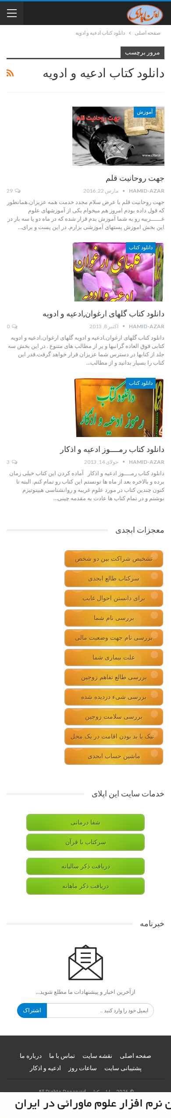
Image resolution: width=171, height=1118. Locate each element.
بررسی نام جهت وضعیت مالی (114, 637)
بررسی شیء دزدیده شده (113, 697)
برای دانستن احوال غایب (113, 598)
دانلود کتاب (141, 247)
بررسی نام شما (114, 618)
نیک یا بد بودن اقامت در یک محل (112, 736)
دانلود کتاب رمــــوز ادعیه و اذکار (112, 449)
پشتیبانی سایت (123, 1067)
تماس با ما (62, 1055)
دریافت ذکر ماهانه (85, 886)
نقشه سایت (97, 1055)
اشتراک (32, 1010)
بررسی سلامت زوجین (113, 716)
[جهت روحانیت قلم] (118, 136)
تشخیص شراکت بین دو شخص (114, 558)
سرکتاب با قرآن (85, 842)
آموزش (145, 112)
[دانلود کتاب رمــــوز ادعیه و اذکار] (118, 407)
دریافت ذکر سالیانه (85, 866)
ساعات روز (82, 1067)
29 (10, 190)
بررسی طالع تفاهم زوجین (114, 677)
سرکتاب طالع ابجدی (113, 578)
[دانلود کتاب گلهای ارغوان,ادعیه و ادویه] (118, 271)
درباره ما (31, 1055)
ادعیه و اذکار (45, 1067)
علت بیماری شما (114, 657)
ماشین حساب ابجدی (114, 756)
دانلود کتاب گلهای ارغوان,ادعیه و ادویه (103, 313)
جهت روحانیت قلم (135, 178)
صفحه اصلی (135, 1055)
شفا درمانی (85, 822)
